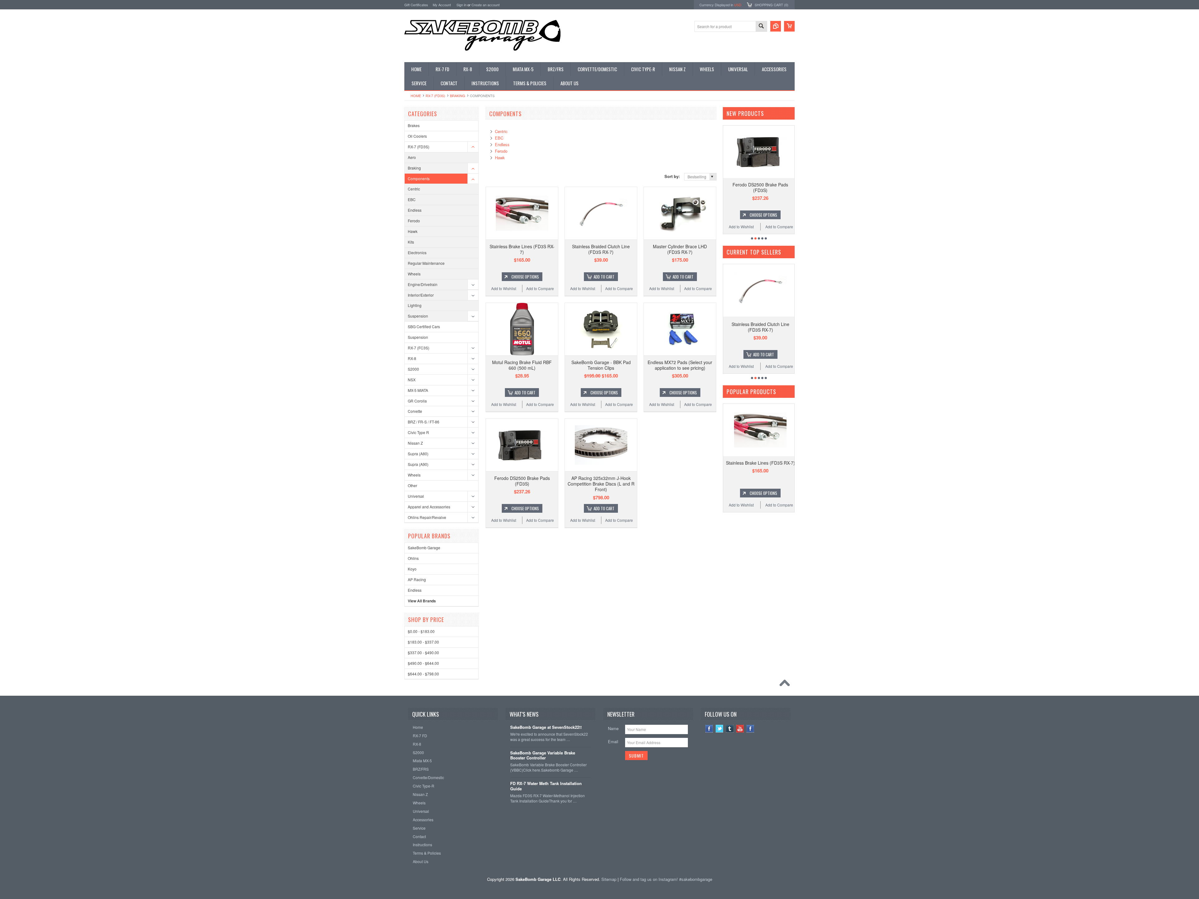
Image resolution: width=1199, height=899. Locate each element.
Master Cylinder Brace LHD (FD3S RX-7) (680, 249)
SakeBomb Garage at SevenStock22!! (546, 727)
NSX (412, 379)
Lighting (415, 305)
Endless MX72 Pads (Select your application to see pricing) (680, 365)
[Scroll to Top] (786, 684)
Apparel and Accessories (429, 506)
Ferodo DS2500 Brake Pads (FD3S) (522, 481)
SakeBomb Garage (424, 547)
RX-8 (412, 358)
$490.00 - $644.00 (423, 663)
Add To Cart (604, 277)
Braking (457, 95)
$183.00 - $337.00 (423, 642)
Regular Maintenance (426, 263)
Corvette (415, 411)
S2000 (413, 369)
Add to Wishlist (503, 288)
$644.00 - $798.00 (423, 673)
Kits (411, 242)
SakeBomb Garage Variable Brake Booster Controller (542, 755)
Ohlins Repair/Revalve (427, 517)
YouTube (740, 729)
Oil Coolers (417, 136)
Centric (414, 188)
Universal (416, 496)
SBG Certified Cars (424, 326)
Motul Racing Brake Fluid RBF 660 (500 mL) (522, 365)
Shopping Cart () (771, 4)
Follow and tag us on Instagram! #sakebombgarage (666, 879)
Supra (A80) (418, 453)
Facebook (709, 729)
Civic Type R (418, 432)
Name (613, 728)
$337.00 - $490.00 (423, 652)
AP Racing (417, 579)
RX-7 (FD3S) (435, 95)
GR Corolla (417, 400)
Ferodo (414, 220)
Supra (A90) (418, 464)
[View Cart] (789, 26)
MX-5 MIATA (418, 390)
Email (613, 741)
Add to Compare (540, 288)
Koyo (412, 568)
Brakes (414, 125)
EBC (412, 199)
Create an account (485, 4)
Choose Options (525, 277)
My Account (442, 4)
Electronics (417, 252)
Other (412, 485)
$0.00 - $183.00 (421, 631)
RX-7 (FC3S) (418, 347)
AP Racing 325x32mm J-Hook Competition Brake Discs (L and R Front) (601, 483)
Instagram (750, 729)
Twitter (719, 729)
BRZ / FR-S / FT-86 (423, 421)
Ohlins (413, 558)
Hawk (412, 231)
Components (419, 178)
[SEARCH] (761, 26)
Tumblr (730, 729)
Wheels (414, 273)
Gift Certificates (416, 4)
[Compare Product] (775, 26)
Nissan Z (415, 443)
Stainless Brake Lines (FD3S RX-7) (522, 249)
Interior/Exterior (421, 295)
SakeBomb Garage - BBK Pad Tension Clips (601, 365)
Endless (415, 210)
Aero (412, 157)
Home (416, 95)
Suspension (418, 316)
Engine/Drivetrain (422, 284)
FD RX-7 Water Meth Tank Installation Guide (546, 786)
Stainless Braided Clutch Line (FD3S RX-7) (601, 249)
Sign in (461, 4)
